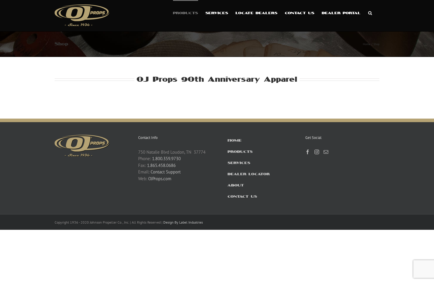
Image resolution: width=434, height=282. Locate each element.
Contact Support (166, 172)
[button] (370, 12)
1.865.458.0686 (161, 165)
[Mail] (326, 152)
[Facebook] (307, 152)
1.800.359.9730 (166, 158)
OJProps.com (159, 178)
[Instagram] (316, 152)
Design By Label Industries (183, 222)
